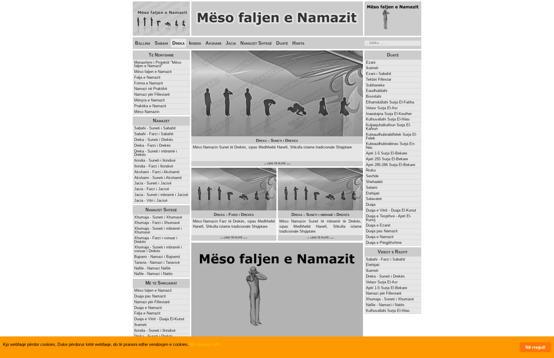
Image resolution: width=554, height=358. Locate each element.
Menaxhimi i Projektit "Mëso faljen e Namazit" (157, 64)
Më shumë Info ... (207, 344)
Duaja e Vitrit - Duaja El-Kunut (391, 210)
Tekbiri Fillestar (378, 79)
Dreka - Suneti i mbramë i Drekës (155, 153)
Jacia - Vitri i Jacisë (150, 200)
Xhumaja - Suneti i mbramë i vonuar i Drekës (158, 249)
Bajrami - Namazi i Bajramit (157, 257)
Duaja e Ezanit (378, 225)
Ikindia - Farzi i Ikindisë (153, 166)
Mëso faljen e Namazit (153, 71)
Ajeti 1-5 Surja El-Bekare (386, 153)
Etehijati (372, 193)
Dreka (178, 43)
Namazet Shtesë (256, 43)
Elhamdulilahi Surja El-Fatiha (390, 102)
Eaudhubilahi (376, 90)
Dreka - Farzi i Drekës (152, 145)
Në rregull (535, 347)
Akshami (213, 43)
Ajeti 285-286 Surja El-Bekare (390, 165)
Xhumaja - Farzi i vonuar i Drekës (155, 240)
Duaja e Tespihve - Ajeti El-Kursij (388, 218)
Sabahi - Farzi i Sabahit (153, 134)
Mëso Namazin (146, 112)
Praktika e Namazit (150, 106)
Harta (298, 43)
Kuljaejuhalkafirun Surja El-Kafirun (388, 127)
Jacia (231, 43)
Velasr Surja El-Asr (382, 108)
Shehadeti (374, 182)
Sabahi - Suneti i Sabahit (155, 128)
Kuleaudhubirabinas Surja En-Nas (390, 146)
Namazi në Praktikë (150, 88)
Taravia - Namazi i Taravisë (157, 262)
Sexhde (372, 176)
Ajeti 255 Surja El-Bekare (387, 159)
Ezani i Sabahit (378, 73)
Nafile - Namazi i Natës (153, 274)
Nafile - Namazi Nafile (152, 268)
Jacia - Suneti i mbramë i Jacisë (161, 195)
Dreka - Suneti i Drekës (153, 139)
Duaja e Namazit (380, 237)
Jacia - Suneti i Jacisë (152, 183)
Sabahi (161, 43)
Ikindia (195, 43)
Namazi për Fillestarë (152, 94)
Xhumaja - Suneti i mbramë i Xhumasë (158, 230)
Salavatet (374, 199)
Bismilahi (373, 96)
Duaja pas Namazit (382, 231)
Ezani (370, 62)
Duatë (282, 43)
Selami (371, 187)
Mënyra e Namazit (149, 100)
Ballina (142, 43)
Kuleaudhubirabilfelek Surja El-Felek (391, 136)
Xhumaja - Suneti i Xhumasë (158, 217)
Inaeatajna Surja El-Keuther (389, 114)
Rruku (371, 170)
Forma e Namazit (148, 83)
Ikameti (372, 68)
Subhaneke (375, 85)
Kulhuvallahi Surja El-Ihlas (388, 119)
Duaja (370, 204)
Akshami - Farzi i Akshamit (156, 172)
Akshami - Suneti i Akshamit (158, 178)
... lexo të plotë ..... (277, 163)
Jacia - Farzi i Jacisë (151, 189)
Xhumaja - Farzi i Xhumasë (157, 223)
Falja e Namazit (147, 77)
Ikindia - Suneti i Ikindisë (154, 160)
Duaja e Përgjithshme (384, 242)
